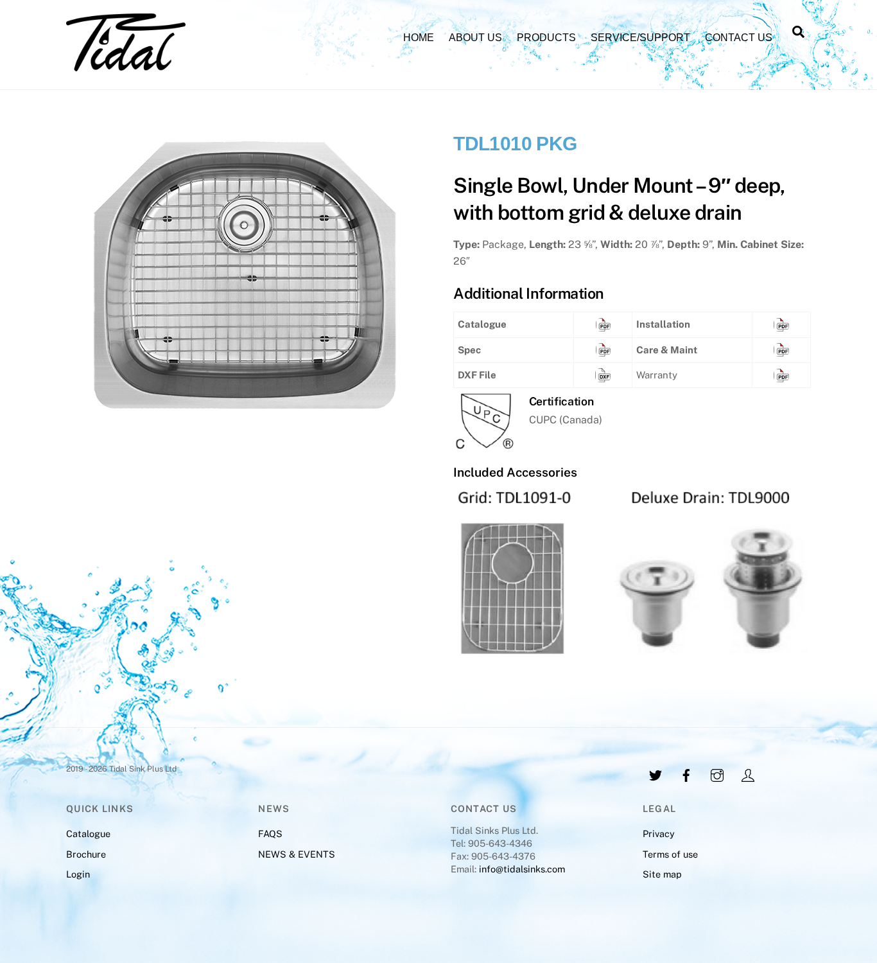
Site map (662, 874)
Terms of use (670, 854)
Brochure (86, 854)
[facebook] (686, 773)
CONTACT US (738, 37)
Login (78, 874)
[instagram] (717, 773)
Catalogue (88, 833)
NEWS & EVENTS (296, 854)
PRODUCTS (546, 37)
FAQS (270, 833)
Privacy (659, 833)
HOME (418, 37)
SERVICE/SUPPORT (640, 37)
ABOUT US (475, 37)
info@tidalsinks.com (520, 868)
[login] (748, 773)
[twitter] (655, 773)
